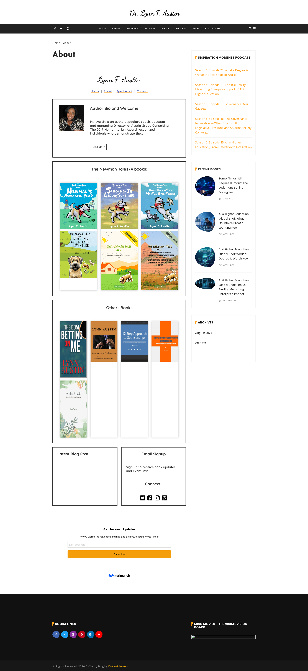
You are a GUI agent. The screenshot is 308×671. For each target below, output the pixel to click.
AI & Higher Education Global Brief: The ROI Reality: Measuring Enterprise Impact (234, 287)
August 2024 (203, 333)
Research (132, 28)
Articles (149, 28)
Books (165, 28)
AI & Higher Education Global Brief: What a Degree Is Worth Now (234, 254)
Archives (201, 343)
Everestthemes (118, 666)
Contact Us (212, 28)
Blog (196, 28)
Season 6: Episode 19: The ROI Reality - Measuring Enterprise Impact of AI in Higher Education (221, 89)
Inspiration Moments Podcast (224, 57)
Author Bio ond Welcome (114, 108)
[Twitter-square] (142, 498)
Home (102, 28)
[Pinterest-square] (164, 498)
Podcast (181, 28)
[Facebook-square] (150, 498)
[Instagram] (157, 498)
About (116, 28)
